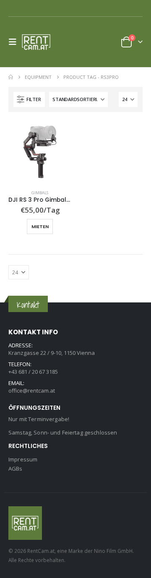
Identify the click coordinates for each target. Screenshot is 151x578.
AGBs (15, 468)
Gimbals (39, 192)
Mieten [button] (40, 226)
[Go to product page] (39, 151)
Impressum (22, 459)
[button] (15, 42)
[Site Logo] (38, 42)
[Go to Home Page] (10, 77)
